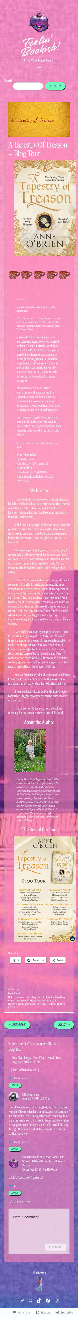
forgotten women (37, 1000)
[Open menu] (39, 68)
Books (11, 1000)
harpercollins (52, 1000)
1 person (24, 1078)
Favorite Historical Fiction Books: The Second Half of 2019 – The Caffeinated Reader (43, 1161)
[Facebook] (47, 1300)
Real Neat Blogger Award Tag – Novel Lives (36, 1058)
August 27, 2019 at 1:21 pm (26, 1062)
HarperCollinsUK (16, 1003)
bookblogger (61, 997)
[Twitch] (21, 1300)
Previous (18, 1025)
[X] (30, 1300)
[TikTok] (39, 1300)
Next (62, 1025)
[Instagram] (56, 1300)
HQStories (51, 1003)
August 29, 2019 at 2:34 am (36, 1098)
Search (8, 80)
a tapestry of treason (22, 997)
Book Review (14, 993)
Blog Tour (36, 997)
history (43, 1003)
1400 (10, 997)
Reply (14, 1085)
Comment (55, 1247)
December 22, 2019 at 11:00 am (39, 1169)
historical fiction (32, 1003)
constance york (21, 1000)
